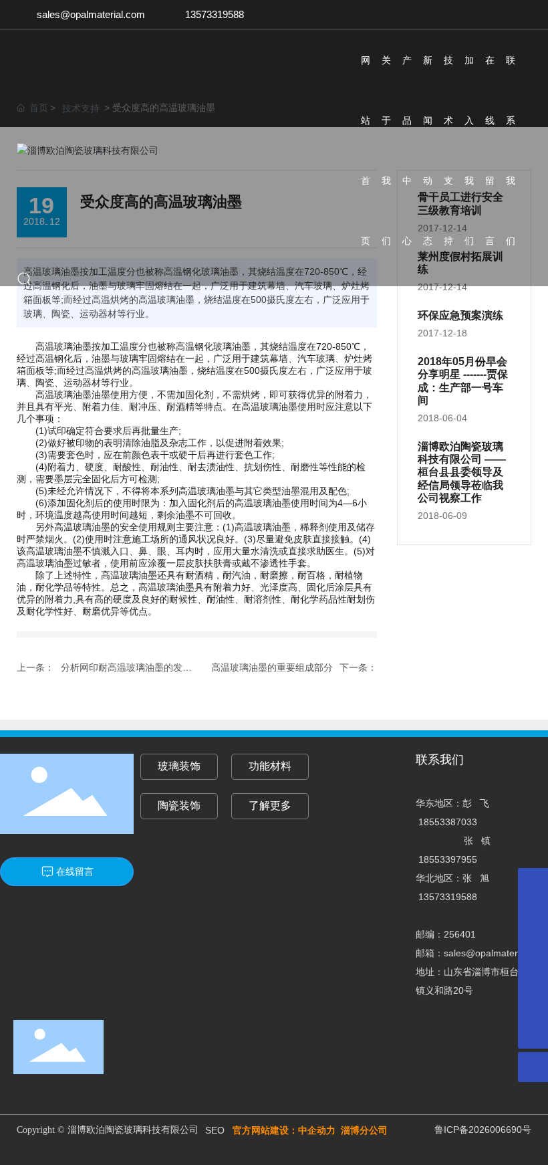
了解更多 (270, 805)
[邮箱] (533, 883)
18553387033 (447, 822)
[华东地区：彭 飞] (533, 973)
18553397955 (447, 859)
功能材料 (270, 766)
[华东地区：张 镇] (533, 1003)
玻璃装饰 (179, 766)
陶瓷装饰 (179, 805)
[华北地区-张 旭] (533, 943)
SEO (215, 1130)
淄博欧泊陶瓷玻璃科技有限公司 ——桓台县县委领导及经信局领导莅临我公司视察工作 (462, 472)
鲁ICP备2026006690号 (482, 1129)
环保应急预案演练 (460, 315)
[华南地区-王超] (533, 913)
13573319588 (214, 14)
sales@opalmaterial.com (91, 14)
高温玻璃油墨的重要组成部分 (272, 667)
